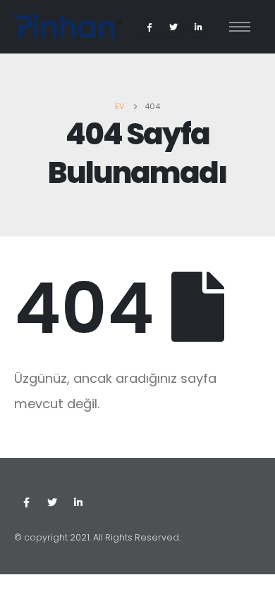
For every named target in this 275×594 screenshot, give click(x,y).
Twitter (52, 502)
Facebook (26, 502)
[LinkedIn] (198, 26)
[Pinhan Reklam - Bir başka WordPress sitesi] (68, 26)
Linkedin (78, 502)
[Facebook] (148, 26)
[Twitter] (173, 26)
